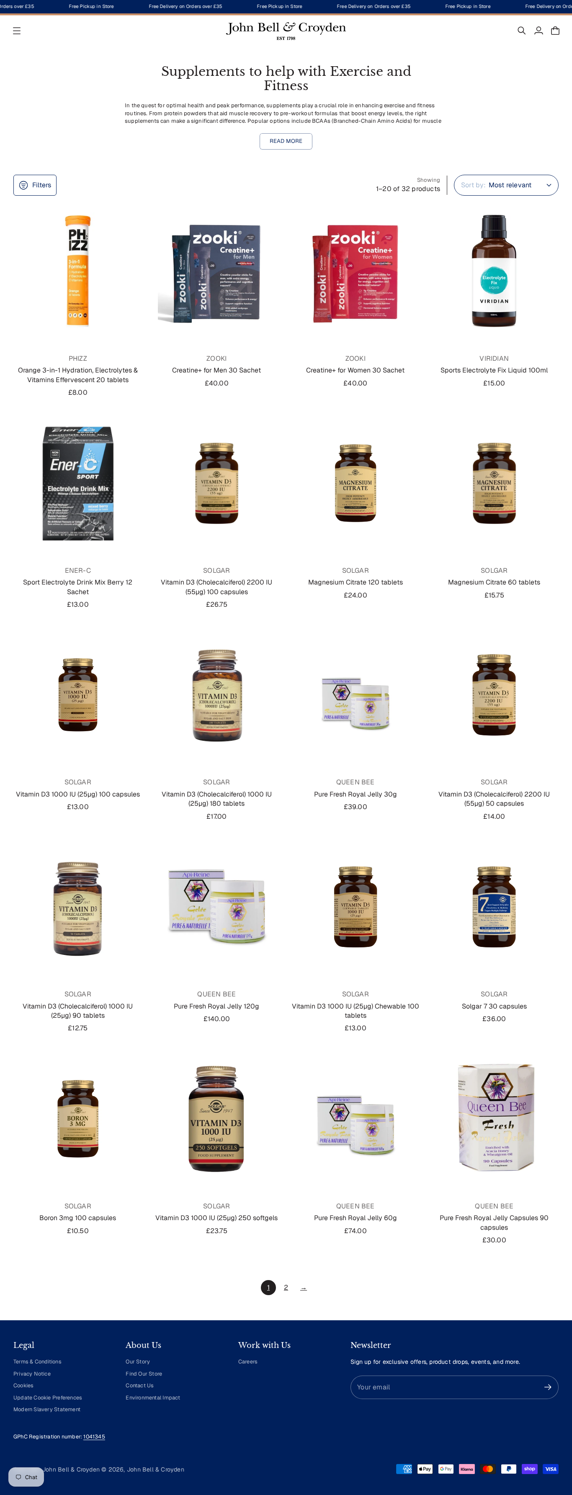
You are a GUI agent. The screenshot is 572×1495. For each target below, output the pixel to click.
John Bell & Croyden (155, 1469)
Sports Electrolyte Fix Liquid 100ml (494, 370)
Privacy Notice (32, 1373)
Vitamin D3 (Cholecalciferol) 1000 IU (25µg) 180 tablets (217, 799)
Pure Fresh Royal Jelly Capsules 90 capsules (494, 1222)
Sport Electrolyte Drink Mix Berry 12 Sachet (77, 587)
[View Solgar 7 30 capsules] (494, 906)
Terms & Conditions (37, 1361)
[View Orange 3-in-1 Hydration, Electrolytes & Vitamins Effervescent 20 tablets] (77, 271)
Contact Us (140, 1385)
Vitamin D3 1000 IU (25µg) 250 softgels (216, 1217)
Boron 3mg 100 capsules (77, 1217)
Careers (248, 1361)
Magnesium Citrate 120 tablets (355, 582)
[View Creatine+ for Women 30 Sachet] (355, 271)
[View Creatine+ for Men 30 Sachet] (216, 271)
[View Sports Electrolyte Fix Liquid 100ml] (494, 271)
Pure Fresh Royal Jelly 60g (355, 1217)
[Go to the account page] (538, 30)
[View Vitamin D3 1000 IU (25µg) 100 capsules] (77, 694)
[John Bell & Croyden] (286, 30)
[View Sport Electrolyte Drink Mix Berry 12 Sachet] (77, 483)
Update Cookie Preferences (47, 1397)
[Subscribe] (548, 1387)
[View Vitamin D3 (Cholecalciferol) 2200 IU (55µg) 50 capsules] (494, 694)
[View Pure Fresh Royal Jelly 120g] (216, 906)
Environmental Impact (153, 1397)
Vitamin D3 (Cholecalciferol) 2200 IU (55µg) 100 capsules (216, 587)
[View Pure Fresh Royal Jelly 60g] (355, 1118)
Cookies (23, 1385)
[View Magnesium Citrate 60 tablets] (494, 483)
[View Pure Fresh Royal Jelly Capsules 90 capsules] (494, 1118)
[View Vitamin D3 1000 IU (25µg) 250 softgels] (216, 1118)
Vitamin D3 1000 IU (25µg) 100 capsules (78, 794)
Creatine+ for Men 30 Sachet (216, 370)
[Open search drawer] (521, 30)
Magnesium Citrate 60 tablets (494, 582)
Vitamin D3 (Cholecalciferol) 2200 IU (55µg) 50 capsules (494, 799)
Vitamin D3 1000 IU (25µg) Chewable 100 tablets (355, 1011)
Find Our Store (144, 1373)
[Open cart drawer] (555, 30)
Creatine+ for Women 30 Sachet (355, 370)
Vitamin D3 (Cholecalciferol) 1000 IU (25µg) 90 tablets (78, 1011)
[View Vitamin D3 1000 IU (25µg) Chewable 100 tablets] (355, 906)
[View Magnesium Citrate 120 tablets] (355, 483)
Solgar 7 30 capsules (494, 1006)
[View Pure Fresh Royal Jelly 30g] (355, 694)
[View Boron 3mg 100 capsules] (77, 1118)
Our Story (138, 1361)
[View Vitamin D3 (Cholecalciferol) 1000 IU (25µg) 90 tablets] (77, 906)
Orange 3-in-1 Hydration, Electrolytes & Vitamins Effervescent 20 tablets (78, 375)
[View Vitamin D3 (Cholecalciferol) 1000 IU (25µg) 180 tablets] (216, 694)
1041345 (94, 1436)
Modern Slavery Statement (46, 1409)
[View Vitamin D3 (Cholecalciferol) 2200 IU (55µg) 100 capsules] (216, 483)
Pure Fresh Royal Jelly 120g (216, 1006)
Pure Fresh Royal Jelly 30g (355, 794)
